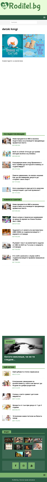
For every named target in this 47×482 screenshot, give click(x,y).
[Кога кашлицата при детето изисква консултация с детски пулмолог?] (6, 189)
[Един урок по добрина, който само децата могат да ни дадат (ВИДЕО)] (37, 440)
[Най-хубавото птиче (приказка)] (6, 373)
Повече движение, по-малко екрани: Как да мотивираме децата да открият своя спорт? (28, 177)
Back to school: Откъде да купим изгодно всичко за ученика (26, 153)
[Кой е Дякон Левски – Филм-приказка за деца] (19, 454)
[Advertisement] (18, 97)
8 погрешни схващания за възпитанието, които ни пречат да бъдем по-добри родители (27, 383)
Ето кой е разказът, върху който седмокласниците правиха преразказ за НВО (28, 258)
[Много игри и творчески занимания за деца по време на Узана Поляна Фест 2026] (6, 219)
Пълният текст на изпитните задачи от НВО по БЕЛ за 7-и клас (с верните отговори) (28, 245)
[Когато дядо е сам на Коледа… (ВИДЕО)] (18, 447)
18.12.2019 (17, 388)
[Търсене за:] (23, 22)
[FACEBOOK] (15, 465)
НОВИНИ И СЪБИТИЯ (12, 200)
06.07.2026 (17, 224)
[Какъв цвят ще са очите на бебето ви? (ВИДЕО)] (8, 446)
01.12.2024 (17, 399)
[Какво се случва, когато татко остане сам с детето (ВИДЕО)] (28, 453)
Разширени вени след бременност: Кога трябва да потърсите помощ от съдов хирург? (28, 164)
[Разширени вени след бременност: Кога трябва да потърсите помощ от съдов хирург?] (6, 165)
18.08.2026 (17, 145)
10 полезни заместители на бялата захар (27, 417)
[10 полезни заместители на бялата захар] (6, 418)
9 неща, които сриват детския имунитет (25, 395)
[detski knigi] (23, 56)
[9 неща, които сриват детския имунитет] (6, 396)
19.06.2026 (17, 236)
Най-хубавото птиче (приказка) (26, 372)
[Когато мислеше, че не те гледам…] (23, 346)
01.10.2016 (17, 420)
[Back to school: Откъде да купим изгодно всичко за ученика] (6, 153)
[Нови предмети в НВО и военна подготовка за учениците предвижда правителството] (6, 141)
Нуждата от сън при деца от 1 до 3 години (27, 406)
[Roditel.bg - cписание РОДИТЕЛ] (23, 9)
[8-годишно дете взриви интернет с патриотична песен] (18, 439)
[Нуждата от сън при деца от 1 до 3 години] (6, 407)
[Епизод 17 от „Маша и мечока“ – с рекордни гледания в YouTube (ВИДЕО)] (28, 440)
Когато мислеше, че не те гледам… (19, 358)
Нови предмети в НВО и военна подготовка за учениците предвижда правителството (28, 141)
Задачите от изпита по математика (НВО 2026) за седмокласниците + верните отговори (28, 232)
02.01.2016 (17, 374)
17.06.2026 (17, 249)
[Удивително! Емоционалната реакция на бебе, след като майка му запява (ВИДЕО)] (28, 447)
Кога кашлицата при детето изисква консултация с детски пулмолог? (28, 189)
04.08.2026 (17, 156)
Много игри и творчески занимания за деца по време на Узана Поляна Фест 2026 (28, 219)
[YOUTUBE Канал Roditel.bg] (31, 465)
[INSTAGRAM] (23, 465)
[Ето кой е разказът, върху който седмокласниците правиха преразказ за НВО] (6, 257)
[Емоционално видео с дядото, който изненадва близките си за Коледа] (8, 440)
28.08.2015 (17, 410)
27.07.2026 (17, 169)
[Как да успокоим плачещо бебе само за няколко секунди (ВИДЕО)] (37, 446)
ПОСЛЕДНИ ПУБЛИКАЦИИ (14, 134)
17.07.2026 (17, 182)
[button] (44, 17)
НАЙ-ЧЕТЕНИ (9, 367)
